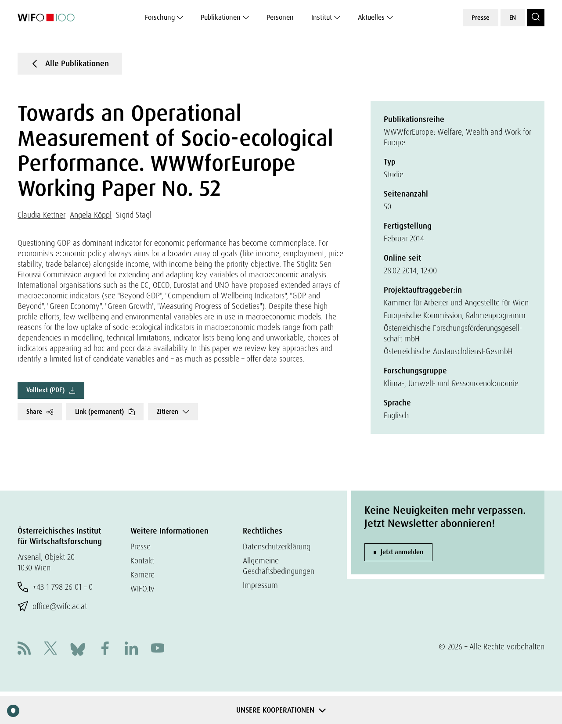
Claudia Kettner (41, 215)
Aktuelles (371, 17)
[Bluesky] (77, 648)
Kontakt (142, 561)
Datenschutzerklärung (276, 546)
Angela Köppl (91, 215)
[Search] (535, 17)
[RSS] (24, 649)
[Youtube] (157, 649)
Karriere (142, 575)
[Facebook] (105, 649)
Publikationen (221, 17)
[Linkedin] (131, 649)
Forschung (160, 17)
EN (512, 18)
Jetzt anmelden (402, 552)
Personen (280, 17)
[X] (50, 649)
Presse (481, 18)
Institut (321, 17)
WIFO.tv (142, 589)
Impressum (260, 585)
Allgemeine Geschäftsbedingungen (278, 566)
